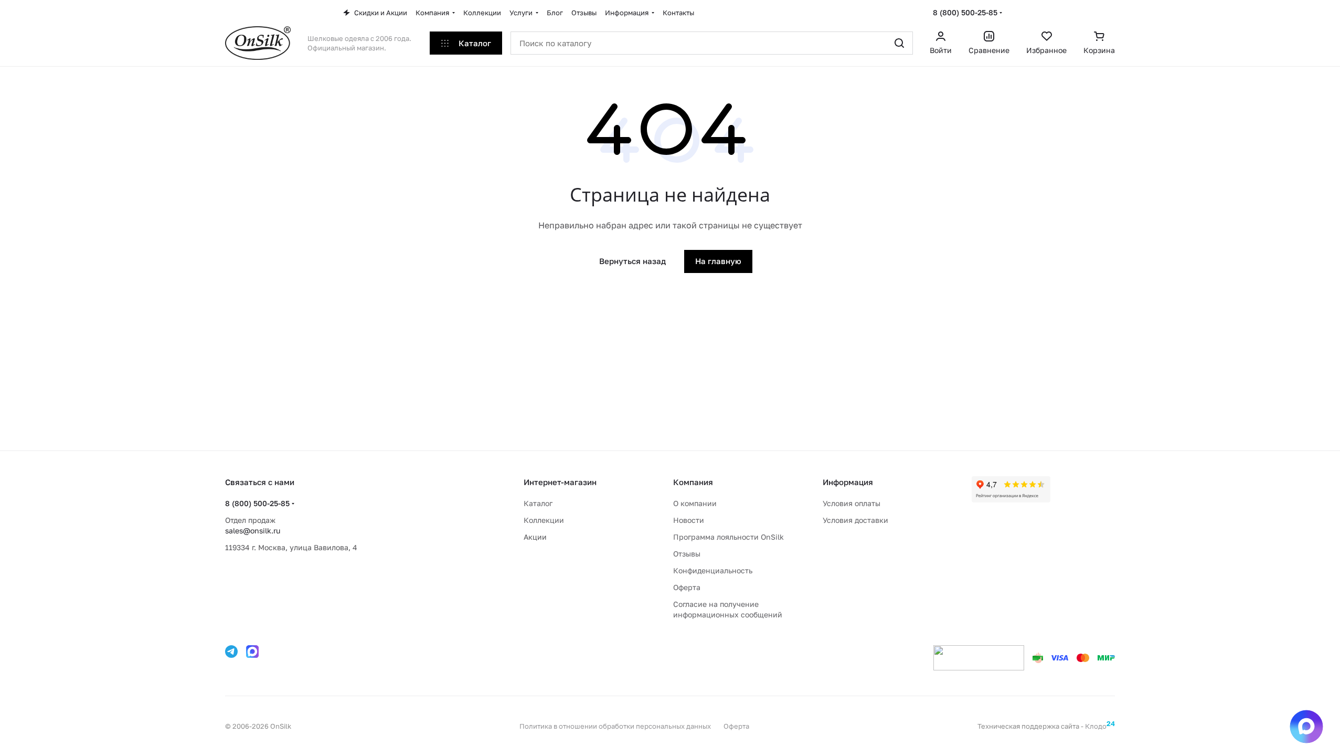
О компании (695, 503)
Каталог (538, 503)
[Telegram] (231, 651)
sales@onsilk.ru (252, 530)
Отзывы (686, 553)
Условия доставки (855, 520)
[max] (252, 651)
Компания (693, 482)
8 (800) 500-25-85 (965, 12)
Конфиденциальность (712, 570)
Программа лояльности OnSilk (728, 536)
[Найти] (899, 43)
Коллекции (544, 520)
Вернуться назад (632, 261)
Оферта (686, 587)
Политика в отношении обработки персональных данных (615, 726)
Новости (688, 520)
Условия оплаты (851, 503)
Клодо (1100, 726)
